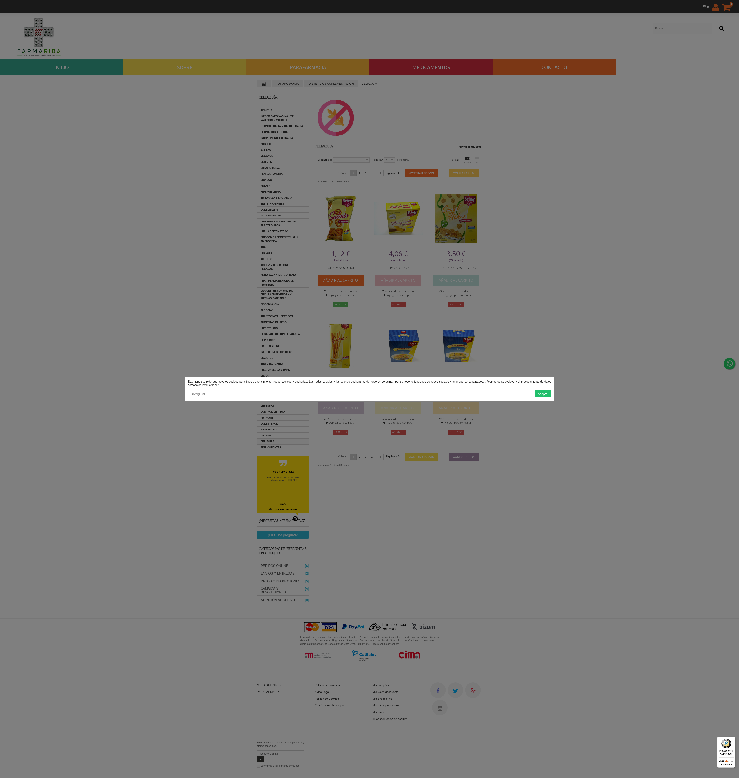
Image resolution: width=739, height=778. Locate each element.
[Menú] (733, 739)
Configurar (198, 394)
